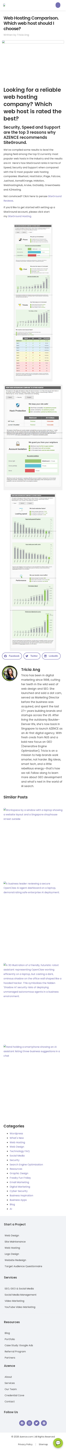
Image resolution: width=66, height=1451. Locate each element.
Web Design (17, 1146)
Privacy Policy (25, 1444)
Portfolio (10, 1339)
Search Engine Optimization (26, 1164)
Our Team (11, 1389)
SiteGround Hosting (19, 216)
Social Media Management (21, 1295)
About (8, 1377)
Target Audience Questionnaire (23, 1266)
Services (10, 1383)
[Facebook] (22, 1423)
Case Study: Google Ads (19, 1345)
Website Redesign (15, 1260)
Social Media (17, 1155)
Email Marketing (19, 1182)
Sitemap (43, 1444)
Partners (10, 1357)
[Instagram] (29, 1423)
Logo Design (12, 1254)
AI (11, 1209)
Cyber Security (19, 1191)
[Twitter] (36, 1423)
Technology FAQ (20, 1151)
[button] (58, 5)
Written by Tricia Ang (16, 35)
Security (14, 1160)
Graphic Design (19, 1173)
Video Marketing (14, 1301)
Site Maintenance (15, 1241)
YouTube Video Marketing (20, 1307)
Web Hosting (17, 1142)
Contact (10, 1401)
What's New (17, 1138)
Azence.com (26, 1436)
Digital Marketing (20, 1186)
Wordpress (16, 1133)
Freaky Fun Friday (20, 1178)
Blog (12, 1204)
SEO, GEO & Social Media (19, 1288)
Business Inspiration (21, 1195)
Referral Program (15, 1351)
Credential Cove (14, 1395)
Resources (16, 1169)
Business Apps (18, 1200)
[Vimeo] (44, 1423)
